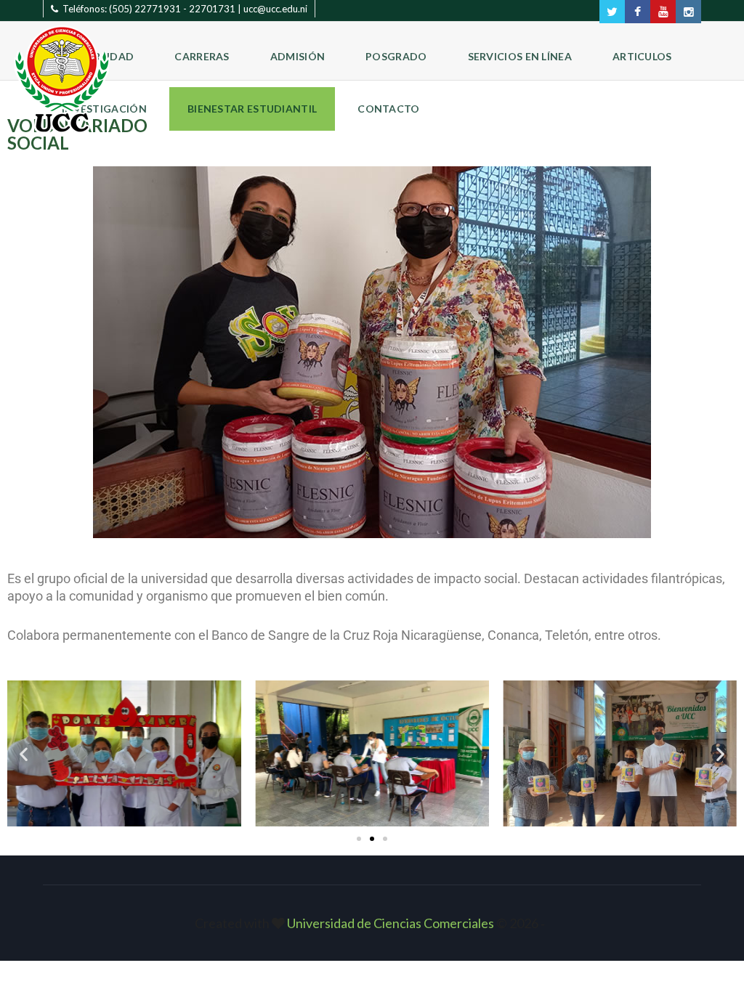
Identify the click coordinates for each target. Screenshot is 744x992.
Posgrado (395, 56)
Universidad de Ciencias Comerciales (391, 923)
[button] (24, 753)
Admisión (297, 56)
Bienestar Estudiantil (252, 108)
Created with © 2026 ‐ (372, 923)
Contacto (388, 108)
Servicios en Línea (520, 56)
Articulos (642, 56)
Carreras (201, 56)
